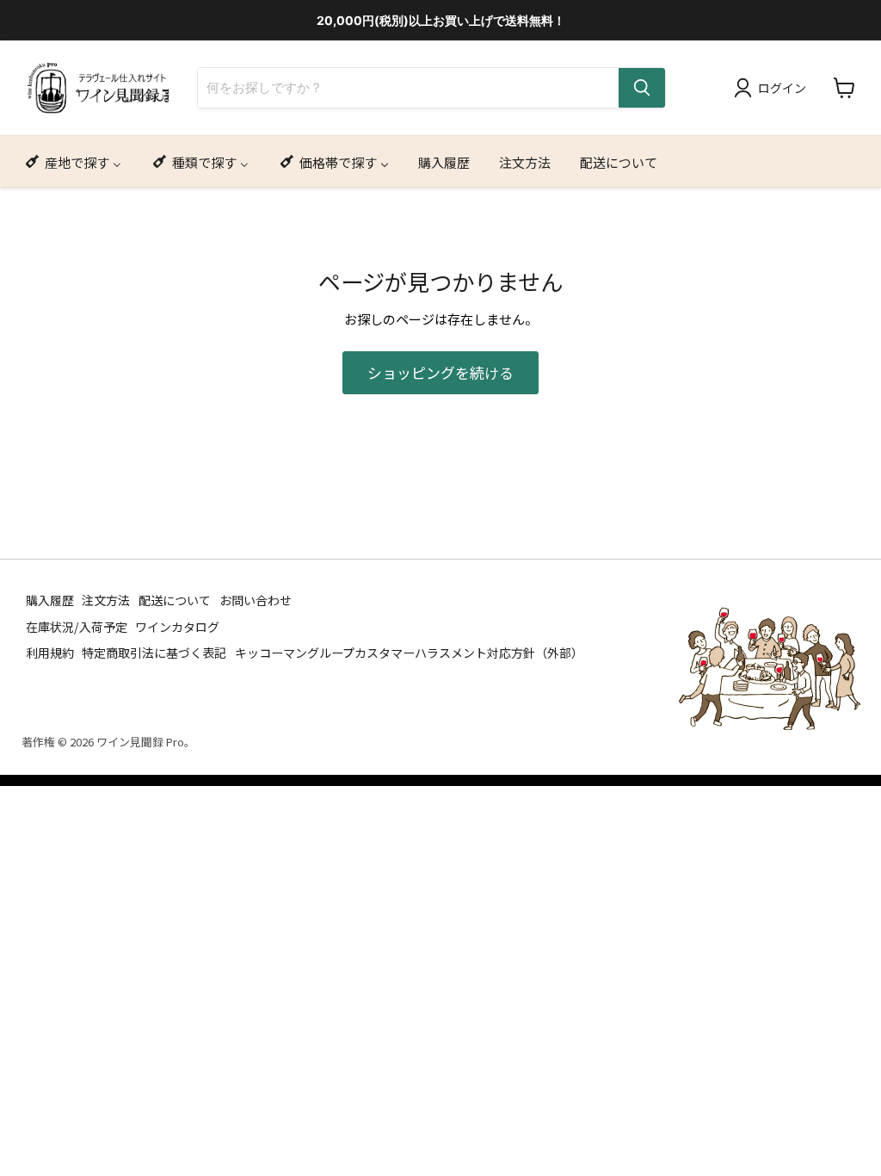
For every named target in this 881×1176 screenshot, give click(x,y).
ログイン (782, 87)
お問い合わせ (255, 600)
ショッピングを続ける (440, 372)
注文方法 (106, 600)
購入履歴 (50, 600)
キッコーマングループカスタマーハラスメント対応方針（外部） (409, 652)
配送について (175, 600)
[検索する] (642, 88)
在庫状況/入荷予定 (76, 625)
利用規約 (50, 652)
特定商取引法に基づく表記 (154, 652)
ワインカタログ (177, 625)
